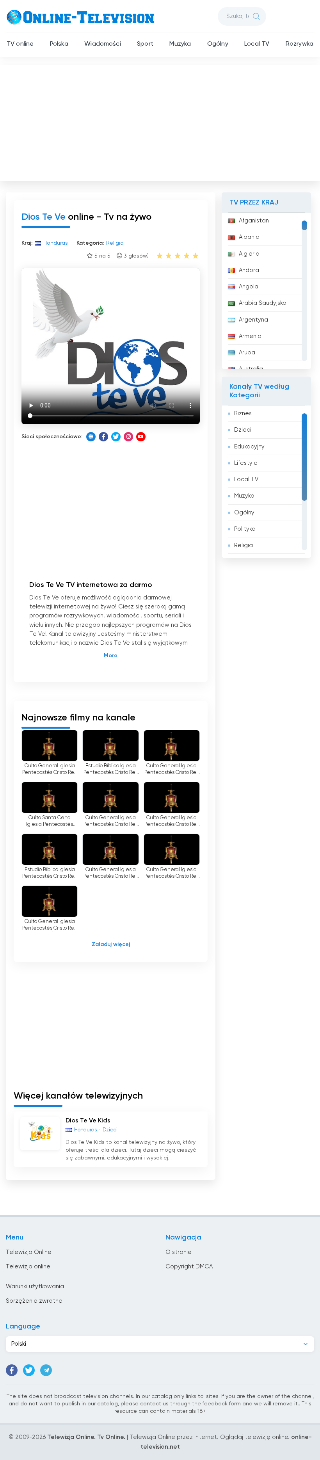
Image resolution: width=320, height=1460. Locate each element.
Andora (249, 270)
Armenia (250, 336)
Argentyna (253, 320)
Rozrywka (299, 44)
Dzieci (242, 430)
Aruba (247, 353)
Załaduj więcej (111, 944)
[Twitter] (116, 436)
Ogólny (217, 44)
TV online (20, 44)
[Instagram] (128, 436)
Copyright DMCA (189, 1267)
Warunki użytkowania (35, 1286)
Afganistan (254, 221)
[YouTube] (141, 436)
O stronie (178, 1252)
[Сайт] (91, 436)
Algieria (249, 254)
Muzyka (180, 44)
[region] (266, 291)
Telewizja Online (29, 1252)
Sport (145, 44)
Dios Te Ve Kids (88, 1121)
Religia (243, 545)
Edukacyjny (249, 447)
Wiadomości (102, 44)
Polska (59, 44)
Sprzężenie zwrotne (34, 1301)
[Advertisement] (161, 121)
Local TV (256, 44)
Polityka (245, 529)
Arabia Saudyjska (262, 303)
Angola (248, 287)
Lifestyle (246, 463)
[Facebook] (103, 436)
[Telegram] (46, 1370)
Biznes (243, 413)
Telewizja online (28, 1267)
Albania (249, 237)
